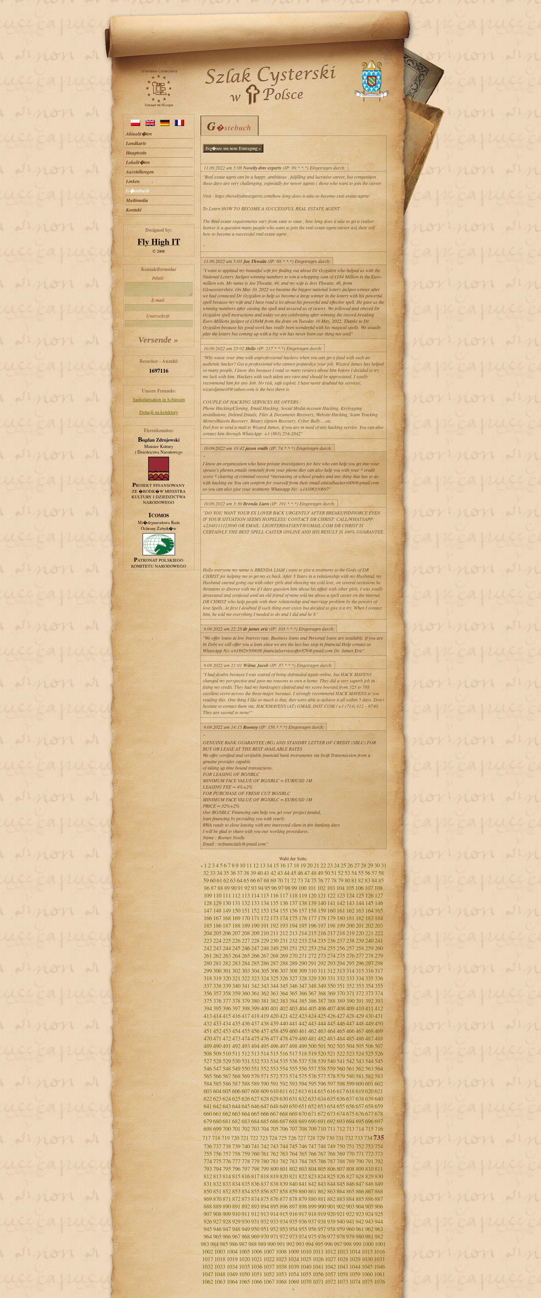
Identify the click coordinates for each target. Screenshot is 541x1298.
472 (227, 1038)
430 (369, 1016)
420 (274, 1016)
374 (379, 993)
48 (313, 873)
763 (284, 1153)
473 (236, 1038)
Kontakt (133, 209)
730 (330, 1138)
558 (322, 1068)
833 (227, 1183)
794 (217, 1168)
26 (350, 865)
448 (360, 1023)
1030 (367, 1259)
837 (265, 1183)
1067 (268, 1281)
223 (208, 940)
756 (217, 1153)
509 (217, 1053)
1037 (268, 1266)
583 (379, 1076)
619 (360, 1091)
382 (274, 1000)
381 (265, 1000)
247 (255, 948)
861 (312, 1191)
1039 (293, 1266)
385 (303, 1000)
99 (294, 888)
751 (350, 1146)
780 (265, 1161)
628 (265, 1098)
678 (379, 1113)
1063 (219, 1281)
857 (274, 1191)
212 (284, 933)
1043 (342, 1266)
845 (341, 1183)
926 (208, 1221)
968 (246, 1236)
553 (274, 1068)
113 (246, 895)
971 (274, 1236)
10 (242, 865)
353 (360, 985)
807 (341, 1168)
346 (293, 985)
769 (341, 1153)
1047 (207, 1274)
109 (208, 895)
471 (217, 1038)
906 (379, 1206)
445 (331, 1023)
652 (312, 1106)
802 (293, 1168)
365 (293, 993)
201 (360, 925)
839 (284, 1183)
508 (208, 1053)
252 (303, 948)
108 (378, 888)
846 (350, 1183)
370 (341, 993)
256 (341, 948)
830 (379, 1176)
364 (284, 993)
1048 (219, 1274)
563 (369, 1068)
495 (265, 1046)
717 (206, 1138)
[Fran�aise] (179, 124)
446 (341, 1023)
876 (274, 1199)
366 (303, 993)
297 (369, 963)
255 (331, 948)
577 (322, 1076)
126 (369, 895)
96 (274, 888)
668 (284, 1113)
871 (227, 1199)
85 (381, 880)
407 (331, 1008)
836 (255, 1183)
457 (265, 1031)
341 (246, 985)
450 (379, 1023)
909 (227, 1214)
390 (350, 1000)
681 (227, 1121)
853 (236, 1191)
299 (208, 970)
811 (379, 1168)
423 (303, 1016)
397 (236, 1008)
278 (369, 955)
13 (262, 865)
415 (227, 1016)
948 (236, 1229)
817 (255, 1176)
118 (293, 895)
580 (350, 1076)
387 (322, 1000)
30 (377, 865)
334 (360, 978)
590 (265, 1083)
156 (293, 910)
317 (379, 970)
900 (322, 1206)
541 (341, 1061)
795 (227, 1168)
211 (274, 933)
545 (379, 1061)
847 (360, 1183)
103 (331, 888)
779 (255, 1161)
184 (379, 918)
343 (265, 985)
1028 (342, 1259)
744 (284, 1146)
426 (331, 1016)
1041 (318, 1266)
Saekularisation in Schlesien (159, 399)
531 (246, 1061)
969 (255, 1236)
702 (246, 1128)
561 (350, 1068)
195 (303, 925)
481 (312, 1038)
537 (303, 1061)
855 (255, 1191)
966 (227, 1236)
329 (312, 978)
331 (331, 978)
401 (274, 1008)
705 (274, 1128)
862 (322, 1191)
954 (293, 1229)
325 (274, 978)
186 (217, 925)
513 (255, 1053)
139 (312, 903)
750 (341, 1146)
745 (293, 1146)
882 (331, 1199)
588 (246, 1083)
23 (330, 865)
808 (350, 1168)
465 (341, 1031)
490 (217, 1046)
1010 (305, 1251)
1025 (305, 1259)
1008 (281, 1251)
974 (303, 1236)
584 (208, 1083)
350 (331, 985)
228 (255, 940)
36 (233, 873)
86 (207, 888)
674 (341, 1113)
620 (369, 1091)
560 (341, 1068)
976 (322, 1236)
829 (369, 1176)
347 (303, 985)
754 (379, 1146)
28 (363, 865)
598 (341, 1083)
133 (255, 903)
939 (331, 1221)
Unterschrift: (158, 316)
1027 (330, 1259)
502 (331, 1046)
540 (331, 1061)
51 (334, 873)
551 (255, 1068)
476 (265, 1038)
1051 (256, 1274)
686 (274, 1121)
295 (350, 963)
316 (369, 970)
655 (341, 1106)
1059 (354, 1274)
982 (379, 1236)
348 (312, 985)
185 (208, 925)
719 (225, 1138)
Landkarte (136, 143)
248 (265, 948)
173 (274, 918)
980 (360, 1236)
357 (217, 993)
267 (265, 955)
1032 (207, 1266)
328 (303, 978)
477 (274, 1038)
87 (213, 888)
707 (293, 1128)
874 (255, 1199)
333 (350, 978)
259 (369, 948)
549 (236, 1068)
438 (265, 1023)
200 (350, 925)
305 (265, 970)
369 (331, 993)
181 (350, 918)
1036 (256, 1266)
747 (312, 1146)
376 (217, 1000)
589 (255, 1083)
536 (293, 1061)
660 (208, 1113)
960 (350, 1229)
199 (341, 925)
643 (227, 1106)
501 (322, 1046)
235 (322, 940)
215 (312, 933)
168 (227, 918)
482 (322, 1038)
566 (217, 1076)
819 (274, 1176)
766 (312, 1153)
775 (217, 1161)
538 (312, 1061)
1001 (380, 1244)
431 (379, 1016)
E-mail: (158, 300)
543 (360, 1061)
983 (205, 1244)
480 (303, 1038)
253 (312, 948)
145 (369, 903)
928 (227, 1221)
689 (303, 1121)
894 (265, 1206)
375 (208, 1000)
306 (274, 970)
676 (360, 1113)
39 (253, 873)
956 (312, 1229)
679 (208, 1121)
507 (379, 1046)
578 (331, 1076)
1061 (379, 1274)
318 (208, 978)
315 (360, 970)
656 (350, 1106)
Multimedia (137, 200)
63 (233, 880)
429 (360, 1016)
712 (341, 1128)
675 (350, 1113)
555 (293, 1068)
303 (246, 970)
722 (254, 1138)
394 (208, 1008)
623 (217, 1098)
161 (341, 910)
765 (303, 1153)
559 (331, 1068)
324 (265, 978)
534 (274, 1061)
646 (255, 1106)
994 (309, 1244)
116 (274, 895)
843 (322, 1183)
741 (255, 1146)
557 (312, 1068)
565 (208, 1076)
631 (293, 1098)
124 (350, 895)
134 (265, 903)
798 (255, 1168)
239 (360, 940)
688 (293, 1121)
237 (341, 940)
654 (331, 1106)
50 (327, 873)
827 (350, 1176)
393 (379, 1000)
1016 (379, 1251)
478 (284, 1038)
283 (236, 963)
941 (350, 1221)
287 (274, 963)
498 (293, 1046)
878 (293, 1199)
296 (360, 963)
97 (281, 888)
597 (331, 1083)
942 (360, 1221)
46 (300, 873)
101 (312, 888)
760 (255, 1153)
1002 (207, 1251)
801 (284, 1168)
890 (227, 1206)
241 (379, 940)
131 (236, 903)
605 (227, 1091)
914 (274, 1214)
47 (307, 873)
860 (303, 1191)
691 (322, 1121)
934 (284, 1221)
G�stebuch (137, 190)
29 (370, 865)
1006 (256, 1251)
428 (350, 1016)
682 (236, 1121)
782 (284, 1161)
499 (303, 1046)
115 (265, 895)
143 (350, 903)
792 (379, 1161)
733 (358, 1138)
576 (312, 1076)
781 (274, 1161)
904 (360, 1206)
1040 (305, 1266)
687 (284, 1121)
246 (246, 948)
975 (312, 1236)
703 (255, 1128)
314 (350, 970)
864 (341, 1191)
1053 (281, 1274)
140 (322, 903)
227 (246, 940)
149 (227, 910)
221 (369, 933)
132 (246, 903)
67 (260, 880)
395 (217, 1008)
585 (217, 1083)
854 (246, 1191)
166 (208, 918)
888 (208, 1206)
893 (255, 1206)
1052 (268, 1274)
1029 (354, 1259)
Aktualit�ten (139, 133)
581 (360, 1076)
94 (260, 888)
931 (255, 1221)
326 (284, 978)
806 (331, 1168)
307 (284, 970)
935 (293, 1221)
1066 (256, 1281)
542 (350, 1061)
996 (328, 1244)
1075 (367, 1281)
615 (322, 1091)
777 (236, 1161)
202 (369, 925)
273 (322, 955)
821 (293, 1176)
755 (208, 1153)
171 (255, 918)
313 (341, 970)
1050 (244, 1274)
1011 (318, 1251)
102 (321, 888)
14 (269, 865)
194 (293, 925)
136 (284, 903)
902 (341, 1206)
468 (369, 1031)
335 (369, 978)
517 (293, 1053)
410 (360, 1008)
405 (312, 1008)
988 (252, 1244)
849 (379, 1183)
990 (271, 1244)
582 (369, 1076)
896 (284, 1206)
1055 (305, 1274)
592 (284, 1083)
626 (246, 1098)
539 (322, 1061)
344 (274, 985)
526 (379, 1053)
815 (236, 1176)
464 (331, 1031)
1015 (367, 1251)
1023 (281, 1259)
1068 (281, 1281)
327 (293, 978)
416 (236, 1016)
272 (312, 955)
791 (369, 1161)
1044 (354, 1266)
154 (274, 910)
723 (263, 1138)
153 (265, 910)
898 (303, 1206)
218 (341, 933)
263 (227, 955)
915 (284, 1214)
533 (265, 1061)
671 (312, 1113)
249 (274, 948)
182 (360, 918)
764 (293, 1153)
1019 (232, 1259)
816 (246, 1176)
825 (331, 1176)
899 (312, 1206)
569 (246, 1076)
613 (303, 1091)
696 (369, 1121)
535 (284, 1061)
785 (312, 1161)
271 (303, 955)
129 (217, 903)
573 (284, 1076)
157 (303, 910)
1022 (268, 1259)
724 (273, 1138)
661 (217, 1113)
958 (331, 1229)
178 (322, 918)
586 (227, 1083)
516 (284, 1053)
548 (227, 1068)
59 (206, 880)
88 (220, 888)
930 (246, 1221)
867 (369, 1191)
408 (341, 1008)
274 (331, 955)
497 (284, 1046)
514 (265, 1053)
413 (208, 1016)
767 (322, 1153)
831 (208, 1183)
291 (312, 963)
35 (226, 873)
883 (341, 1199)
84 (374, 880)
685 (265, 1121)
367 (312, 993)
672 (322, 1113)
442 (303, 1023)
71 (287, 880)
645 (246, 1106)
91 (240, 888)
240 (369, 940)
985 (224, 1244)
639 (369, 1098)
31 (384, 865)
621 (379, 1091)
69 (273, 880)
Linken (133, 181)
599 (350, 1083)
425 (322, 1016)
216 (322, 933)
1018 (219, 1259)
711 (331, 1128)
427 (341, 1016)
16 (283, 865)
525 (369, 1053)
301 (227, 970)
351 (341, 985)
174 (284, 918)
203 (379, 925)
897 (293, 1206)
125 (360, 895)
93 (254, 888)
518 (303, 1053)
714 (360, 1128)
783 (293, 1161)
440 (284, 1023)
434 (227, 1023)
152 (255, 910)
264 (236, 955)
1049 (232, 1274)
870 (217, 1199)
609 (265, 1091)
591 (274, 1083)
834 (236, 1183)
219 (350, 933)
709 (312, 1128)
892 (246, 1206)
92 (247, 888)
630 (284, 1098)
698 (208, 1128)
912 (255, 1214)
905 (369, 1206)
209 (255, 933)
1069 (293, 1281)
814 (227, 1176)
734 (368, 1138)
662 (227, 1113)
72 (293, 880)
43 (280, 873)
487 (369, 1038)
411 (369, 1008)
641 (208, 1106)
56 (367, 873)
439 (274, 1023)
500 (312, 1046)
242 (208, 948)
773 (379, 1153)
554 (284, 1068)
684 (255, 1121)
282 (227, 963)
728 (311, 1138)
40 (260, 873)
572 (274, 1076)
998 (347, 1244)
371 (350, 993)
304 (255, 970)
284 (246, 963)
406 (322, 1008)
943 (369, 1221)
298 (379, 963)
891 (236, 1206)
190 (255, 925)
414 (217, 1016)
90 (233, 888)
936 (303, 1221)
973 (293, 1236)
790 (360, 1161)
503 (341, 1046)
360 (246, 993)
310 (312, 970)
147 (208, 910)
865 (350, 1191)
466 (350, 1031)
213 (293, 933)
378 (236, 1000)
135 (274, 903)
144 (360, 903)
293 (331, 963)
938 (322, 1221)
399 (255, 1008)
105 (350, 888)
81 (354, 880)
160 (331, 910)
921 (341, 1214)
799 (265, 1168)
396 (227, 1008)
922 (350, 1214)
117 (284, 895)
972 (284, 1236)
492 (236, 1046)
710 (322, 1128)
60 (212, 880)
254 (322, 948)
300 (217, 970)
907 (208, 1214)
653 (322, 1106)
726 (292, 1138)
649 (284, 1106)
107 (369, 888)
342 (255, 985)
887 (379, 1199)
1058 (342, 1274)
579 (341, 1076)
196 (312, 925)
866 (360, 1191)
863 (331, 1191)
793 (208, 1168)
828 (360, 1176)
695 (360, 1121)
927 (217, 1221)
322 (246, 978)
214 (303, 933)
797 (246, 1168)
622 (208, 1098)
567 (227, 1076)
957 (322, 1229)
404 (303, 1008)
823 (312, 1176)
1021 (256, 1259)
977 (331, 1236)
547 (217, 1068)
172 (265, 918)
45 (293, 873)
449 (369, 1023)
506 (369, 1046)
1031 (379, 1259)
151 (246, 910)
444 (322, 1023)
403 (293, 1008)
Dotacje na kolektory (158, 412)
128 (208, 903)
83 (367, 880)
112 (236, 895)
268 (274, 955)
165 (379, 910)
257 (350, 948)
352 (350, 985)
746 (303, 1146)
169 (236, 918)
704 (265, 1128)
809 (360, 1168)
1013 (342, 1251)
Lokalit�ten (138, 162)
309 (303, 970)
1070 (305, 1281)
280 (208, 963)
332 (341, 978)
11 (249, 865)
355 (379, 985)
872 (236, 1199)
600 (360, 1083)
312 (331, 970)
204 (208, 933)
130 (227, 903)
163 (360, 910)
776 (227, 1161)
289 (293, 963)
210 (265, 933)
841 (303, 1183)
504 (350, 1046)
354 (369, 985)
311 (322, 970)
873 (246, 1199)
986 (233, 1244)
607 (246, 1091)
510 (227, 1053)
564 (379, 1068)
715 (369, 1128)
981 (369, 1236)
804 (312, 1168)
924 (369, 1214)
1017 (207, 1259)
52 (340, 873)
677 (369, 1113)
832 (217, 1183)
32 (206, 873)
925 (379, 1214)
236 (331, 940)
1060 (367, 1274)
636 (341, 1098)
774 (208, 1161)
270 (293, 955)
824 (322, 1176)
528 (217, 1061)
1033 (219, 1266)
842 (312, 1183)
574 (293, 1076)
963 (379, 1229)
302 (236, 970)
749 (331, 1146)
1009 (293, 1251)
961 (360, 1229)
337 (208, 985)
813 (217, 1176)
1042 (330, 1266)
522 (341, 1053)
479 (293, 1038)
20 (309, 865)
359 (236, 993)
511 (236, 1053)
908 (217, 1214)
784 (303, 1161)
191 (265, 925)
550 (246, 1068)
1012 (330, 1251)
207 (236, 933)
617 (341, 1091)
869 (208, 1199)
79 (340, 880)
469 (379, 1031)
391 (360, 1000)
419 (265, 1016)
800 (274, 1168)
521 (331, 1053)
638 (360, 1098)
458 (274, 1031)
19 (303, 865)
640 (379, 1098)
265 (246, 955)
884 (350, 1199)
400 (265, 1008)
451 (208, 1031)
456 (255, 1031)
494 (255, 1046)
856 (265, 1191)
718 (216, 1138)
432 (208, 1023)
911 (246, 1214)
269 (284, 955)
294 (341, 963)
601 (369, 1083)
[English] (150, 124)
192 (274, 925)
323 (255, 978)
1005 (244, 1251)
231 (284, 940)
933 (274, 1221)
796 (236, 1168)
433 (217, 1023)
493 (246, 1046)
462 (312, 1031)
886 (369, 1199)
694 (350, 1121)
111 (227, 895)
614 (312, 1091)
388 (331, 1000)
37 (239, 873)
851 (217, 1191)
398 (246, 1008)
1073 (342, 1281)
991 (281, 1244)
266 (255, 955)
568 (236, 1076)
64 (239, 880)
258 (360, 948)
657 (360, 1106)
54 (354, 873)
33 (212, 873)
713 (350, 1128)
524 (360, 1053)
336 (379, 978)
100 (302, 888)
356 (208, 993)
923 (360, 1214)
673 (331, 1113)
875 (265, 1199)
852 (227, 1191)
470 (208, 1038)
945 (208, 1229)
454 (236, 1031)
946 (217, 1229)
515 (274, 1053)
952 (274, 1229)
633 (312, 1098)
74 (307, 880)
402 (284, 1008)
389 (341, 1000)
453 (227, 1031)
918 (312, 1214)
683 (246, 1121)
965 (217, 1236)
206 (227, 933)
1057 (330, 1274)
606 (236, 1091)
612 (293, 1091)
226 (236, 940)
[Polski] (135, 124)
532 (255, 1061)
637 (350, 1098)
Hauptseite (136, 152)
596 (322, 1083)
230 (274, 940)
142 (341, 903)
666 (265, 1113)
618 (350, 1091)
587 (236, 1083)
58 (381, 873)
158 (312, 910)
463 (322, 1031)
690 (312, 1121)
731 (339, 1138)
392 (369, 1000)
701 (236, 1128)
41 (266, 873)
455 (246, 1031)
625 (236, 1098)
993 (300, 1244)
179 (331, 918)
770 (350, 1153)
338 (217, 985)
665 (255, 1113)
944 (379, 1221)
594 (303, 1083)
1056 (318, 1274)
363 (274, 993)
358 (227, 993)
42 (273, 873)
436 (246, 1023)
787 (331, 1161)
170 (246, 918)
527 (208, 1061)
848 (369, 1183)
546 (208, 1068)
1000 (367, 1244)
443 (312, 1023)
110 (217, 895)
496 (274, 1046)
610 (274, 1091)
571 (265, 1076)
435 (236, 1023)
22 (323, 865)
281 (217, 963)
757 (227, 1153)
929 (236, 1221)
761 (265, 1153)
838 (274, 1183)
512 (246, 1053)
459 (284, 1031)
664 (246, 1113)
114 (255, 895)
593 (293, 1083)
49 (320, 873)
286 (265, 963)
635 (331, 1098)
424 (312, 1016)
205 (217, 933)
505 (360, 1046)
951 (265, 1229)
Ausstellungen (140, 171)
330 (322, 978)
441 (293, 1023)
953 (284, 1229)
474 (246, 1038)
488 (379, 1038)
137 (293, 903)
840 (293, 1183)
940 (341, 1221)
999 (357, 1244)
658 (369, 1106)
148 (217, 910)
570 (255, 1076)
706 (284, 1128)
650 (293, 1106)
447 (350, 1023)
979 (350, 1236)
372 (360, 993)
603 (208, 1091)
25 (343, 865)
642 (217, 1106)
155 (284, 910)
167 (217, 918)
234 (312, 940)
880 (312, 1199)
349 (322, 985)
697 (379, 1121)
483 (331, 1038)
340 (236, 985)
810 (369, 1168)
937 (312, 1221)
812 (208, 1176)
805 (322, 1168)
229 (265, 940)
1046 (379, 1266)
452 (217, 1031)
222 (379, 933)
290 (303, 963)
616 (331, 1091)
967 (236, 1236)
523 (350, 1053)
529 (227, 1061)
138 (303, 903)
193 (284, 925)
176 (303, 918)
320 (227, 978)
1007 (268, 1251)
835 (246, 1183)
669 (293, 1113)
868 (379, 1191)
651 (303, 1106)
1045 (367, 1266)
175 (293, 918)
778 (246, 1161)
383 (284, 1000)
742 (265, 1146)
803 (303, 1168)
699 (217, 1128)
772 (369, 1153)
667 (274, 1113)
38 (246, 873)
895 (274, 1206)
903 (350, 1206)
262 (217, 955)
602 (379, 1083)
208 (246, 933)
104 (340, 888)
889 (217, 1206)
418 (255, 1016)
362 (265, 993)
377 (227, 1000)
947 (227, 1229)
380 (255, 1000)
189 (246, 925)
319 (217, 978)
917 (303, 1214)
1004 (232, 1251)
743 (274, 1146)
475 (255, 1038)
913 (265, 1214)
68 (266, 880)
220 (360, 933)
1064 (232, 1281)
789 (350, 1161)
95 (267, 888)
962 (369, 1229)
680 (217, 1121)
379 (246, 1000)
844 (331, 1183)
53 (347, 873)
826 (341, 1176)
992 (290, 1244)
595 (312, 1083)
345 (284, 985)
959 (341, 1229)
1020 (244, 1259)
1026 (318, 1259)
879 (303, 1199)
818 (265, 1176)
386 (312, 1000)
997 (338, 1244)
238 (350, 940)
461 (303, 1031)
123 (341, 895)
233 (303, 940)
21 (316, 865)
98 (287, 888)
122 (331, 895)
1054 (293, 1274)
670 (303, 1113)
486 (360, 1038)
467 (360, 1031)
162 (350, 910)
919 (322, 1214)
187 (227, 925)
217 (331, 933)
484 (341, 1038)
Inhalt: (158, 277)
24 (336, 865)
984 (214, 1244)
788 (341, 1161)
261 (208, 955)
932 (265, 1221)
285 (255, 963)
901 (331, 1206)
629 (274, 1098)
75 (313, 880)
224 (217, 940)
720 (235, 1138)
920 (331, 1214)
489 (208, 1046)
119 (303, 895)
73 (300, 880)
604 (217, 1091)
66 (253, 880)
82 (361, 880)
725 (282, 1138)
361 (255, 993)
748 (322, 1146)
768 (331, 1153)
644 (236, 1106)
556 (303, 1068)
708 (303, 1128)
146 (379, 903)
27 (357, 865)
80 (347, 880)
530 (236, 1061)
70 (280, 880)
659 (379, 1106)
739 (236, 1146)
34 (219, 873)
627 (255, 1098)
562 (360, 1068)
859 (293, 1191)
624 (227, 1098)
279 (379, 955)
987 (243, 1244)
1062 (207, 1281)
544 (369, 1061)
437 (255, 1023)
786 (322, 1161)
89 (227, 888)
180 (341, 918)
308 (293, 970)
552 (265, 1068)
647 (265, 1106)
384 (293, 1000)
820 (284, 1176)
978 (341, 1236)
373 (369, 993)
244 (227, 948)
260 (379, 948)
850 (208, 1191)
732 (349, 1138)
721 (244, 1138)
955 (303, 1229)
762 (274, 1153)
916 (293, 1214)
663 (236, 1113)
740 (246, 1146)
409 (350, 1008)
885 (360, 1199)
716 (379, 1128)
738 (227, 1146)
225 (227, 940)
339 (227, 985)
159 (322, 910)
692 (331, 1121)
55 (361, 873)
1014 (354, 1251)
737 (217, 1146)
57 (374, 873)
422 (293, 1016)
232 (293, 940)
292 (322, 963)
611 (284, 1091)
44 (287, 873)
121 (322, 895)
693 (341, 1121)
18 (296, 865)
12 (256, 865)
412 (379, 1008)
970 (265, 1236)
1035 (244, 1266)
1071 (318, 1281)
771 (360, 1153)
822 (303, 1176)
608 (255, 1091)
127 (379, 895)
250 (284, 948)
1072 (330, 1281)
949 (246, 1229)
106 (359, 888)
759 (246, 1153)
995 (319, 1244)
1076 (379, 1281)
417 (246, 1016)
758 (236, 1153)
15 (276, 865)
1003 (219, 1251)
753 (369, 1146)
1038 (281, 1266)
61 (219, 880)
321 (236, 978)
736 (208, 1146)
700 (227, 1128)
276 (350, 955)
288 (284, 963)
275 (341, 955)
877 (284, 1199)
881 (322, 1199)
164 (369, 910)
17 (289, 865)
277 (360, 955)
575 (303, 1076)
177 (312, 918)
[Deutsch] (165, 124)
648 (274, 1106)
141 (331, 903)
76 (320, 880)
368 (322, 993)
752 (360, 1146)
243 (217, 948)
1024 (293, 1259)
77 (327, 880)
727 (301, 1138)
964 (208, 1236)
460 (293, 1031)
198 (331, 925)
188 (236, 925)
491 (227, 1046)
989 (262, 1244)
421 (284, 1016)
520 (322, 1053)
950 (255, 1229)
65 (246, 880)
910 (236, 1214)
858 (284, 1191)
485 (350, 1038)
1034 (232, 1266)
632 (303, 1098)
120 (312, 895)
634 (322, 1098)
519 (312, 1053)
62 (226, 880)
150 (236, 910)
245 (236, 948)
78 (334, 880)
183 (369, 918)
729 (320, 1138)
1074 (354, 1281)
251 (293, 948)
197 (322, 925)
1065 (244, 1281)
